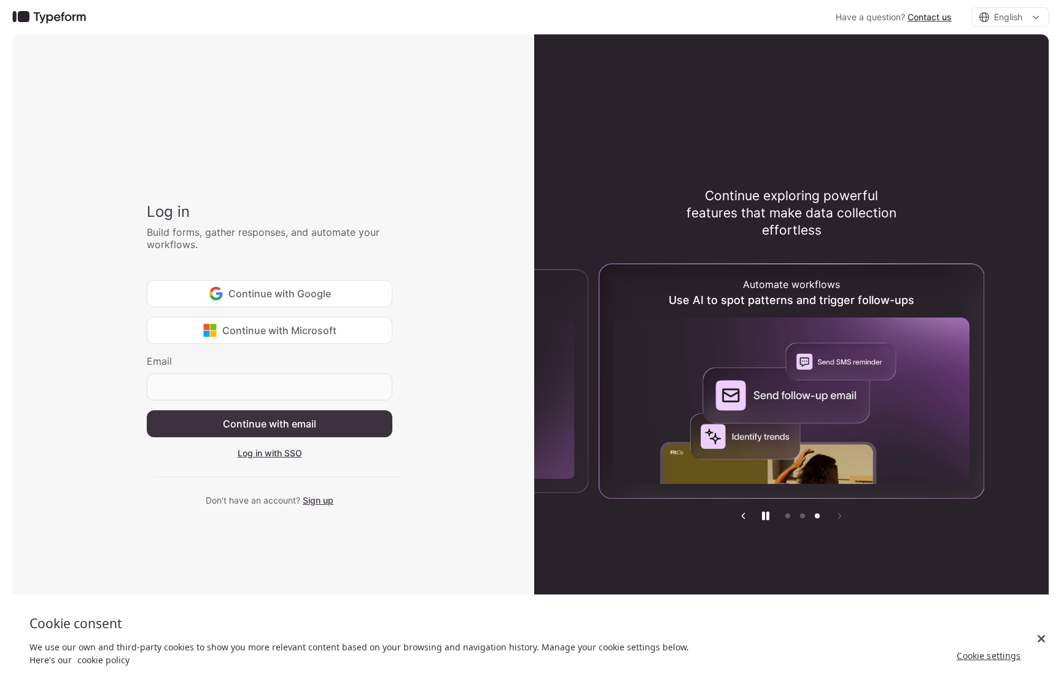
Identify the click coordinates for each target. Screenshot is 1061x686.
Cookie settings (988, 655)
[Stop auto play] (765, 516)
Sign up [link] (318, 500)
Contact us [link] (929, 17)
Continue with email (269, 424)
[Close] (1041, 638)
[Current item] (817, 516)
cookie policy (103, 660)
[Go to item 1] (787, 516)
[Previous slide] (743, 516)
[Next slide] (839, 516)
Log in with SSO (270, 453)
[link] (49, 17)
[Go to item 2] (802, 516)
